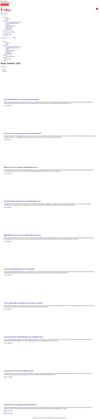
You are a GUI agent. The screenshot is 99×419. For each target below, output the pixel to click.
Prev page (6, 413)
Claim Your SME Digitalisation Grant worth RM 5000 (19, 269)
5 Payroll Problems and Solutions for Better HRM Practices (20, 404)
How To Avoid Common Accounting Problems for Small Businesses (22, 133)
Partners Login (5, 4)
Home (4, 69)
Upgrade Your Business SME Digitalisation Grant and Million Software (23, 337)
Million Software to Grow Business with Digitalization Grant (20, 167)
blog (10, 105)
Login (2, 7)
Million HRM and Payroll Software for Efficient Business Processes (22, 235)
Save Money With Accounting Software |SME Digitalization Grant (22, 201)
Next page (10, 413)
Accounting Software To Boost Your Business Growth (18, 371)
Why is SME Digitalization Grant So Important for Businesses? (21, 99)
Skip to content (4, 1)
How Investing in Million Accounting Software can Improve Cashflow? (23, 303)
